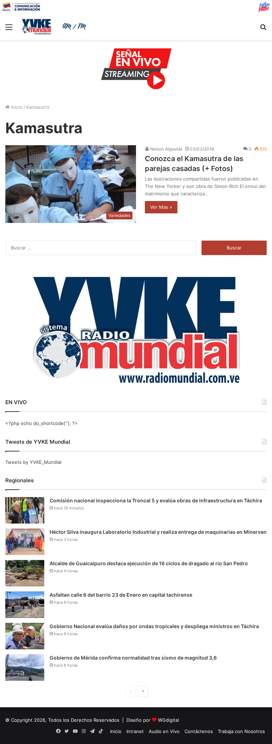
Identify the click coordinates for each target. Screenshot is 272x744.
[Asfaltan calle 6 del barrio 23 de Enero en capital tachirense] (24, 604)
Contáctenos (199, 731)
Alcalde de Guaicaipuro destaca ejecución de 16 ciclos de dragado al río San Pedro (149, 563)
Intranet (135, 731)
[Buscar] (263, 29)
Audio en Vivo (164, 731)
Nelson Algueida (166, 149)
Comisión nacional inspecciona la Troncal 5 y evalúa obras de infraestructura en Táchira (156, 500)
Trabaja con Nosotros (241, 731)
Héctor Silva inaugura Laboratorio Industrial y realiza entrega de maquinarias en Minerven (158, 532)
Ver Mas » (161, 207)
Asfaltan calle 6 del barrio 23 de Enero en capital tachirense (121, 595)
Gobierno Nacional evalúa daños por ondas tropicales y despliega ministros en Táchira (154, 626)
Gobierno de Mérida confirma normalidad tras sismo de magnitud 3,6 (133, 658)
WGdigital (168, 720)
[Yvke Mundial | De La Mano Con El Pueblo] (55, 26)
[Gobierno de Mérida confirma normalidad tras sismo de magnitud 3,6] (24, 667)
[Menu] (8, 29)
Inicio (16, 107)
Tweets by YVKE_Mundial (33, 462)
